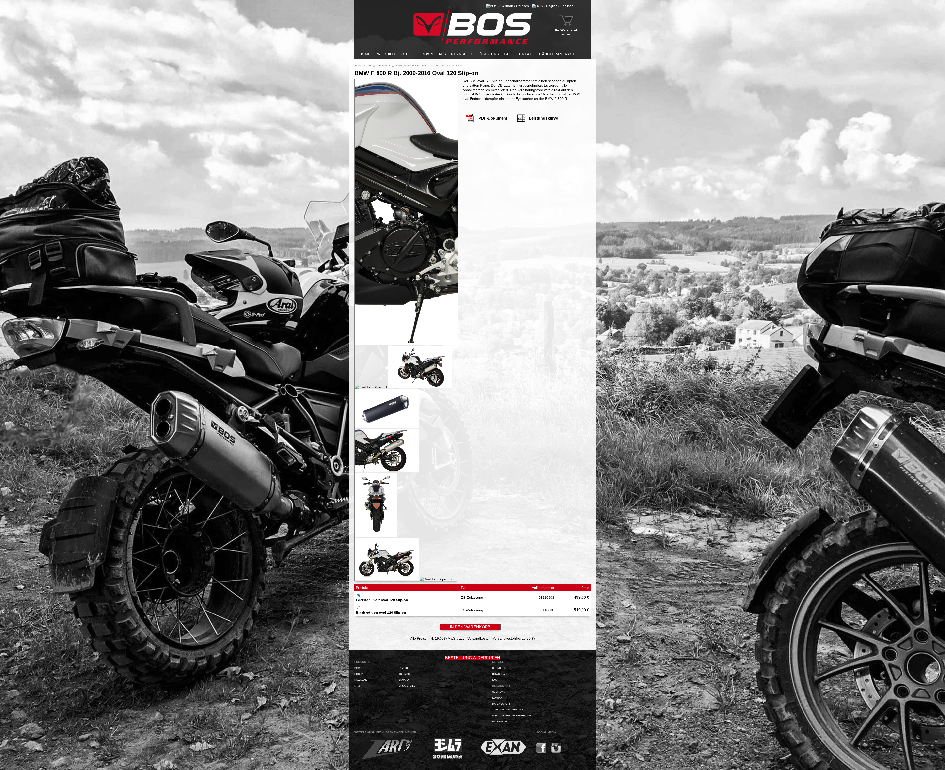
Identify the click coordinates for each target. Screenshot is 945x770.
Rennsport (463, 54)
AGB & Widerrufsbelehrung (511, 715)
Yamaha (404, 679)
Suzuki (403, 668)
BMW (399, 65)
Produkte (386, 54)
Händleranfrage (557, 54)
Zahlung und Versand (507, 709)
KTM (357, 685)
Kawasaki (361, 679)
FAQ (508, 54)
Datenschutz (501, 703)
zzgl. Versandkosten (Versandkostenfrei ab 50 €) (497, 638)
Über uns (489, 54)
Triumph (404, 674)
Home (365, 54)
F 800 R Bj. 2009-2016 (420, 65)
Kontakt (525, 54)
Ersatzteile (407, 685)
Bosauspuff (362, 65)
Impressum (499, 721)
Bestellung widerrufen (472, 658)
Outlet (409, 54)
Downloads (434, 54)
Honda (358, 674)
